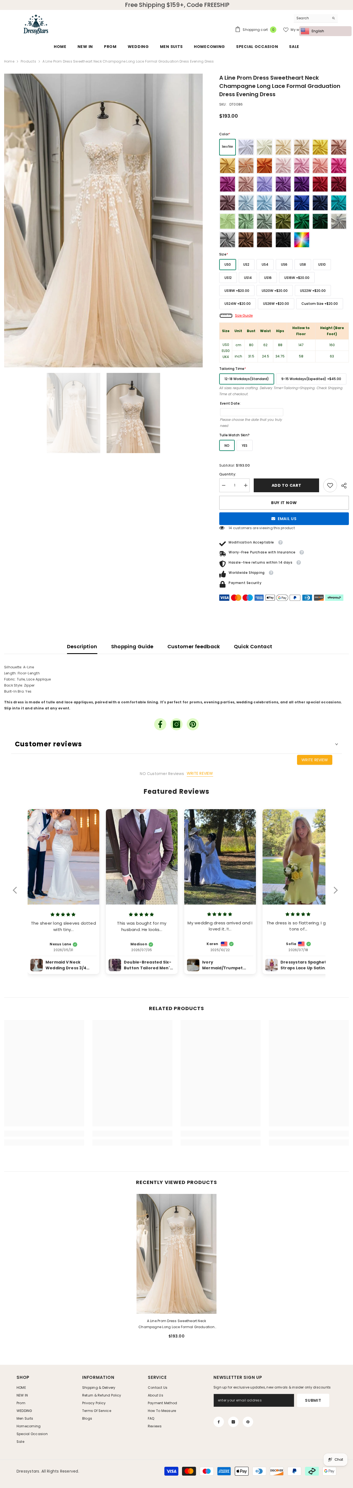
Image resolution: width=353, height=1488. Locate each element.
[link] (330, 485)
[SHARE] (343, 485)
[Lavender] (283, 184)
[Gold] (227, 165)
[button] (17, 894)
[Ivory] (264, 147)
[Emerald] (301, 221)
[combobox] (311, 18)
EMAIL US (287, 518)
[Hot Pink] (338, 165)
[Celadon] (264, 221)
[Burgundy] (338, 184)
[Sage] (246, 221)
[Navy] (320, 203)
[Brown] (246, 240)
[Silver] (338, 221)
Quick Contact (253, 646)
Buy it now (284, 502)
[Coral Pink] (320, 165)
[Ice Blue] (246, 203)
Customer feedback (193, 646)
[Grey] (227, 240)
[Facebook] (160, 724)
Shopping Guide (132, 646)
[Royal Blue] (301, 203)
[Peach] (246, 165)
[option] (103, 220)
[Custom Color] (301, 240)
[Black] (283, 240)
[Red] (320, 184)
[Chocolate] (264, 240)
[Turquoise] (338, 203)
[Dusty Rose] (246, 184)
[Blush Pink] (283, 165)
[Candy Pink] (301, 165)
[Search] (316, 18)
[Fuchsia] (227, 184)
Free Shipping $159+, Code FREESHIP (177, 5)
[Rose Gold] (338, 147)
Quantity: (227, 474)
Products (28, 61)
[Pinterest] (193, 724)
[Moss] (283, 221)
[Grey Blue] (283, 203)
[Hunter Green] (320, 221)
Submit (313, 1400)
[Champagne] (283, 147)
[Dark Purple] (301, 184)
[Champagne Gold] (301, 147)
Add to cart (288, 485)
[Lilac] (264, 184)
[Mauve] (227, 203)
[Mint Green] (227, 221)
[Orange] (264, 165)
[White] (246, 147)
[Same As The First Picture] (227, 147)
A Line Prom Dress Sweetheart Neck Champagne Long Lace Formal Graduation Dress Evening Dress (176, 1324)
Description (82, 646)
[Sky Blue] (264, 203)
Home (9, 61)
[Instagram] (176, 724)
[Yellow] (320, 147)
